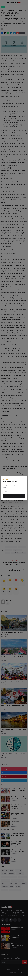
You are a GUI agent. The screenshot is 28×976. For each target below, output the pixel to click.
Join (14, 496)
